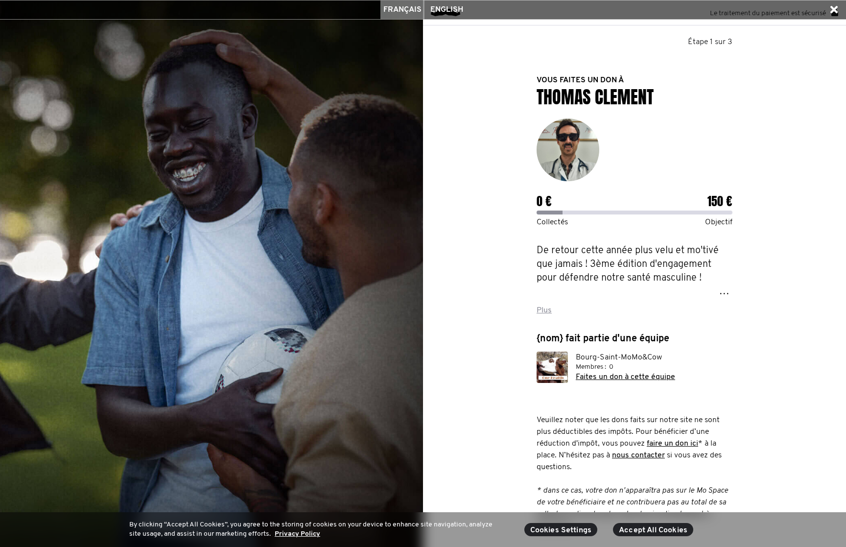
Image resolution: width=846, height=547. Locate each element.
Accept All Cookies (653, 530)
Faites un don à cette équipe (625, 377)
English (446, 10)
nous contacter (638, 455)
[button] (834, 9)
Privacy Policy (297, 534)
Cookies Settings (561, 530)
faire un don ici (672, 444)
